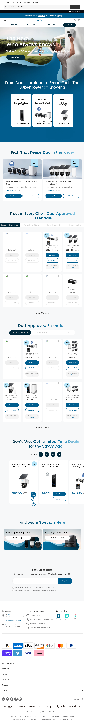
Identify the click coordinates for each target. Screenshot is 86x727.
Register (65, 581)
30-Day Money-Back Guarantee (41, 619)
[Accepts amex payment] (18, 645)
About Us (13, 716)
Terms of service (19, 719)
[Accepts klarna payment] (39, 653)
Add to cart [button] (33, 502)
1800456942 (11, 615)
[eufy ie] (39, 20)
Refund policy (40, 716)
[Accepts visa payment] (28, 653)
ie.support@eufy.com (13, 620)
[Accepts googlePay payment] (50, 645)
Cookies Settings (69, 716)
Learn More (15, 57)
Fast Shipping (35, 615)
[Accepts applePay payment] (28, 645)
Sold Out (12, 255)
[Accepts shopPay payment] (7, 653)
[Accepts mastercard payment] (60, 645)
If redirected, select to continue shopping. (42, 16)
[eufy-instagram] (3, 699)
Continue (75, 6)
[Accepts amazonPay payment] (7, 645)
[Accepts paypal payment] (71, 645)
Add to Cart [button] (30, 196)
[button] (79, 2)
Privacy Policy (51, 587)
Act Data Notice (66, 719)
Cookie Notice (33, 719)
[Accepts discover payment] (39, 645)
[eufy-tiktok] (16, 699)
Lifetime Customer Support (40, 628)
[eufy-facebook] (7, 699)
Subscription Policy (49, 719)
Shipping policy (25, 716)
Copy (52, 267)
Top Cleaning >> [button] (57, 538)
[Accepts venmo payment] (18, 653)
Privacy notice (53, 716)
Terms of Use (40, 587)
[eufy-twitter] (11, 699)
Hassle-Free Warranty (38, 623)
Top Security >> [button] (18, 538)
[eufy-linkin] (20, 699)
